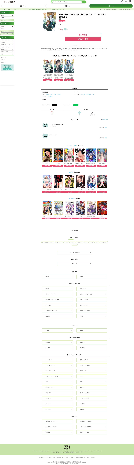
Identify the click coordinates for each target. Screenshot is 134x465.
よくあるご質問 (65, 457)
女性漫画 (82, 347)
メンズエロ (48, 403)
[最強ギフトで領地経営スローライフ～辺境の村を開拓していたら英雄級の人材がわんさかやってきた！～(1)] (47, 201)
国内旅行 (48, 316)
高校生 (75, 244)
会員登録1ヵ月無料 (83, 39)
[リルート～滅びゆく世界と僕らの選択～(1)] (80, 201)
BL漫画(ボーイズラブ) (86, 421)
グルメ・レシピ (84, 299)
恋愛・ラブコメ (84, 359)
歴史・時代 (48, 392)
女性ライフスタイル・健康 (52, 299)
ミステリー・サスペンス (52, 376)
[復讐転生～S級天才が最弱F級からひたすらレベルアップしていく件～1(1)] (91, 149)
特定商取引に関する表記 (80, 457)
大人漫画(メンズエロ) (51, 426)
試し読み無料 (83, 35)
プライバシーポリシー (43, 457)
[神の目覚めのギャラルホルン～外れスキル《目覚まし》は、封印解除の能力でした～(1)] (58, 201)
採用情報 (93, 457)
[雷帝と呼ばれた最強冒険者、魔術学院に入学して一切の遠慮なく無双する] (49, 13)
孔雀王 (58, 163)
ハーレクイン (59, 242)
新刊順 (47, 276)
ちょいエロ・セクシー (48, 242)
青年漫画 (14, 9)
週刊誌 (47, 288)
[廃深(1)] (102, 201)
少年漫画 (48, 342)
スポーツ (82, 387)
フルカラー (104, 242)
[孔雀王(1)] (58, 149)
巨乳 (67, 242)
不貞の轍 (80, 189)
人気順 (81, 276)
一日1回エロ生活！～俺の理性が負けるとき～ (47, 189)
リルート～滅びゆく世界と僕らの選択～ (80, 216)
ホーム (3, 9)
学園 (81, 381)
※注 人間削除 (102, 163)
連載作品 (82, 409)
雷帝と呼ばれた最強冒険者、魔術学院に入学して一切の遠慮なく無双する (45, 9)
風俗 (97, 242)
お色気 (72, 242)
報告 (106, 127)
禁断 (86, 242)
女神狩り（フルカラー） (80, 163)
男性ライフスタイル (85, 310)
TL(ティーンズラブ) (85, 392)
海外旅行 (82, 316)
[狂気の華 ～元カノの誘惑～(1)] (58, 175)
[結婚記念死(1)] (102, 175)
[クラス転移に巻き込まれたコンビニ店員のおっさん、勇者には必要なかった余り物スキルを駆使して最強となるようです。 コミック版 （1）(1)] (69, 149)
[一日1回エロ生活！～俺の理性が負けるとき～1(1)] (47, 175)
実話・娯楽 (83, 288)
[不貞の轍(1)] (80, 175)
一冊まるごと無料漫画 (85, 426)
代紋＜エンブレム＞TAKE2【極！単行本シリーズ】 (69, 189)
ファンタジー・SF (23, 9)
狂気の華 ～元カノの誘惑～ (58, 189)
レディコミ (48, 398)
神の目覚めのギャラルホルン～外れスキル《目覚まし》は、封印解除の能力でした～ (58, 216)
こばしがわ (53, 94)
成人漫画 (82, 403)
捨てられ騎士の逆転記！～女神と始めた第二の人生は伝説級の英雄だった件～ (69, 216)
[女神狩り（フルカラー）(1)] (80, 149)
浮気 (92, 242)
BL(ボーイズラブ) (84, 398)
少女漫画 (48, 347)
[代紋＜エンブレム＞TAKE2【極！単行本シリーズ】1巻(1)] (69, 175)
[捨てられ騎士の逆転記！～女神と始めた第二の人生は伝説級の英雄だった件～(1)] (69, 201)
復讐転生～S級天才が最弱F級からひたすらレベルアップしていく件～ (91, 163)
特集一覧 (74, 263)
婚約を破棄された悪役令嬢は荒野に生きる (91, 216)
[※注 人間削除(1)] (102, 149)
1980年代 (80, 242)
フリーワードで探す (75, 252)
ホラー (81, 376)
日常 (47, 381)
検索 (84, 1)
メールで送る (66, 104)
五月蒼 (47, 94)
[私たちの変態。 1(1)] (91, 175)
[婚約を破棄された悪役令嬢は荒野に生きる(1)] (91, 201)
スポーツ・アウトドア (51, 310)
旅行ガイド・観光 (84, 432)
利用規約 (59, 457)
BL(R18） (48, 409)
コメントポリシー (52, 457)
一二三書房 (49, 96)
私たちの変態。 (91, 189)
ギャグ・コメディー (51, 387)
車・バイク (48, 305)
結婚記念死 (102, 189)
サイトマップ (71, 457)
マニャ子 (59, 94)
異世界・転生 (83, 370)
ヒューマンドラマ (50, 365)
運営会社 (88, 457)
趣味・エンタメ (84, 305)
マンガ (8, 9)
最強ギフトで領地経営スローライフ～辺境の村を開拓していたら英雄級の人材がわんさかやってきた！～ (47, 216)
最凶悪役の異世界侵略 (47, 163)
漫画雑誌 (48, 432)
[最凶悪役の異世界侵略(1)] (47, 149)
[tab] (23, 6)
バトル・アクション (85, 365)
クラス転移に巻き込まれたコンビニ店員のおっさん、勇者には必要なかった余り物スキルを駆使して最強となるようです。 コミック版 (69, 163)
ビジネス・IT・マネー (51, 294)
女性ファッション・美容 (86, 294)
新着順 (81, 330)
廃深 (102, 216)
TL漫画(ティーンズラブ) (52, 421)
